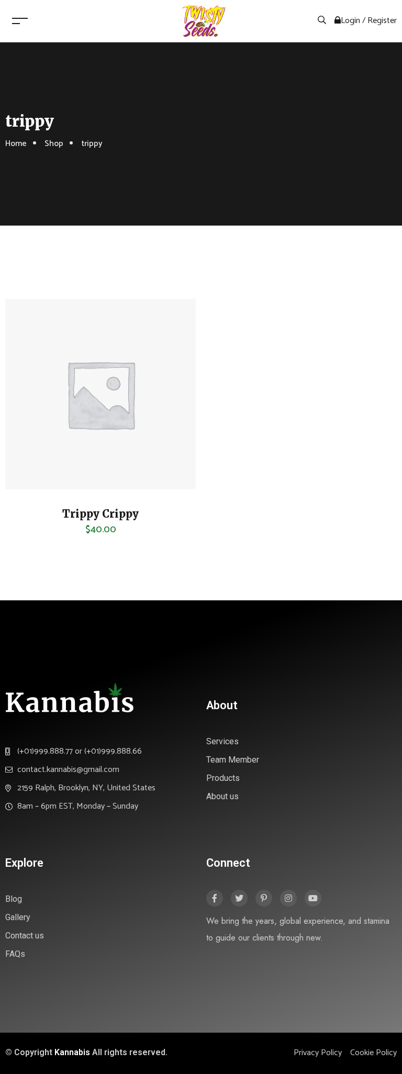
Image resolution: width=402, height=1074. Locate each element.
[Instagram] (288, 898)
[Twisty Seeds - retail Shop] (203, 21)
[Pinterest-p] (263, 898)
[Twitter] (239, 898)
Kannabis (72, 1052)
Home (16, 144)
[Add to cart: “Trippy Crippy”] (28, 426)
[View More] (28, 452)
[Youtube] (313, 898)
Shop (53, 144)
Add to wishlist (28, 478)
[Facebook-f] (214, 898)
